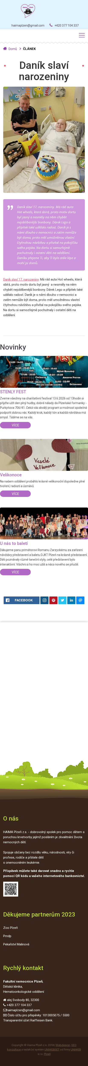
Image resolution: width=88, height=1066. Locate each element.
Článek (29, 49)
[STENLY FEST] (44, 372)
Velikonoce (11, 474)
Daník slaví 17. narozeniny (21, 279)
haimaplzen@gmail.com (28, 25)
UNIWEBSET (51, 1049)
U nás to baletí (14, 543)
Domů (13, 49)
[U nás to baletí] (44, 524)
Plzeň (47, 1054)
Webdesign (63, 1045)
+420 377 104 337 (66, 25)
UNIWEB (76, 1049)
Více (15, 425)
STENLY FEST (13, 391)
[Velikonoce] (44, 455)
